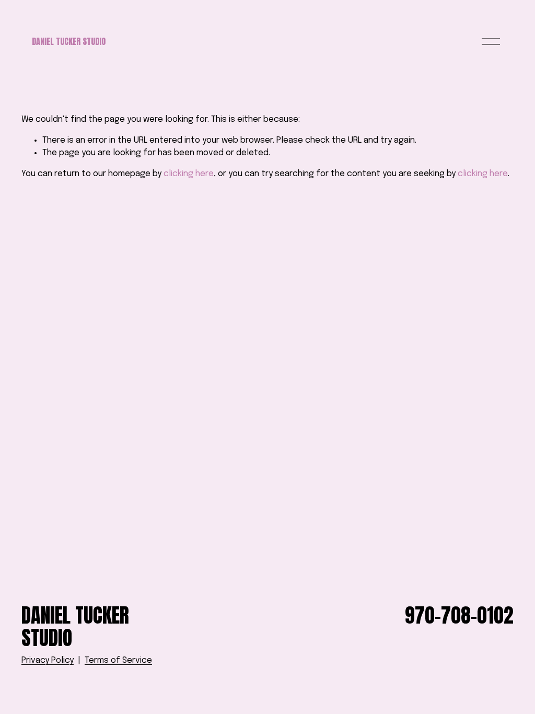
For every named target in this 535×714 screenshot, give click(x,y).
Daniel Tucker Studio (69, 41)
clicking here (189, 173)
